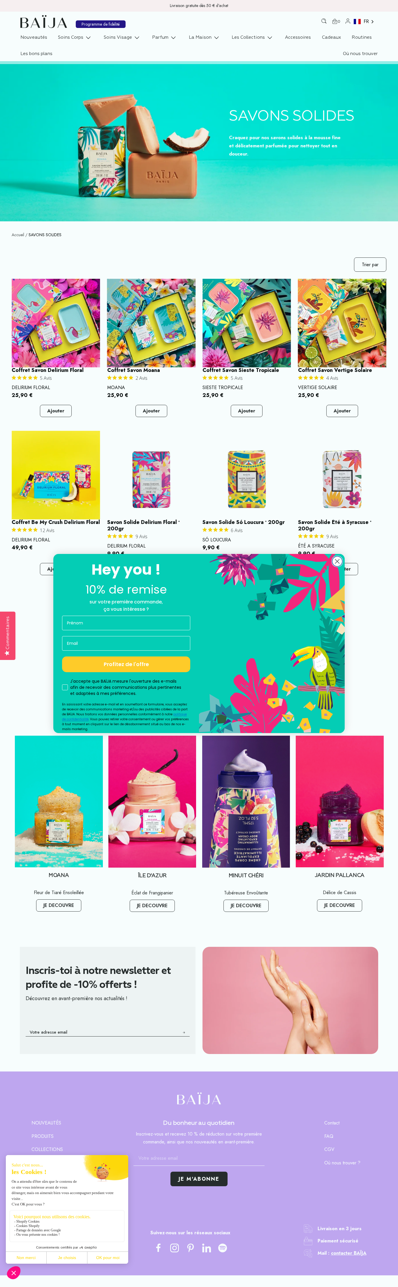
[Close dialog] (337, 561)
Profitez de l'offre (126, 664)
